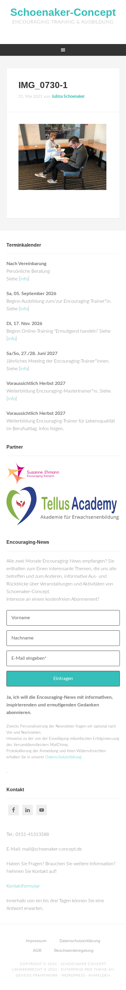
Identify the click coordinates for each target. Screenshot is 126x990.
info (24, 279)
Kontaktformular (23, 886)
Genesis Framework (37, 975)
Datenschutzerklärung (63, 757)
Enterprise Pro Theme (84, 969)
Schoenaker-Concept (63, 12)
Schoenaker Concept (83, 964)
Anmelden (99, 975)
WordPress (73, 975)
